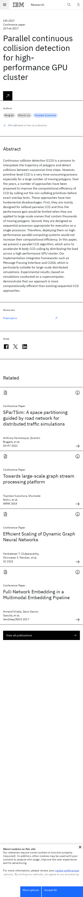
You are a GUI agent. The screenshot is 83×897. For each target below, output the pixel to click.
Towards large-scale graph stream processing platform (38, 479)
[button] (80, 847)
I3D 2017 (8, 20)
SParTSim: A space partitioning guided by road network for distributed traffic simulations (35, 418)
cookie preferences (67, 870)
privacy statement (60, 878)
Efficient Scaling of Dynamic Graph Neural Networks (39, 536)
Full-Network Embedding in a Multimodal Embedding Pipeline (36, 594)
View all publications (19, 635)
